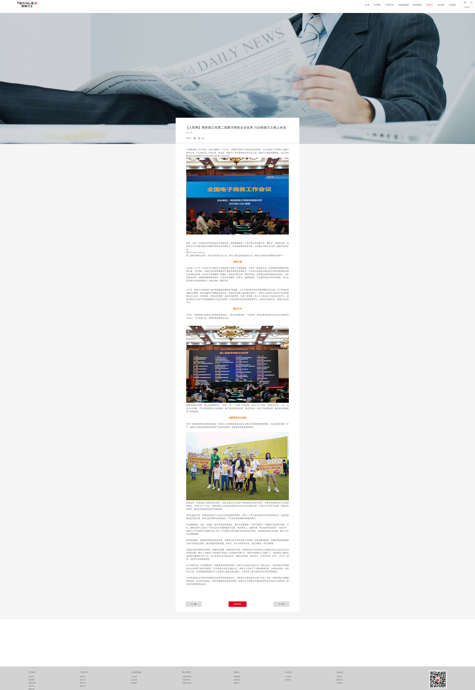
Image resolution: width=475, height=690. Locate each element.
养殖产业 (83, 686)
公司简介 (31, 677)
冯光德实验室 (403, 5)
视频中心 (237, 683)
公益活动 (339, 683)
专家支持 (134, 680)
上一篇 (193, 604)
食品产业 (83, 680)
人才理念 (288, 677)
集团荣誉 (31, 680)
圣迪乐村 (83, 677)
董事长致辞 (32, 683)
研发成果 (134, 683)
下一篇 (281, 604)
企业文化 (31, 686)
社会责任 (452, 5)
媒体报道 (237, 680)
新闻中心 (429, 5)
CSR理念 (339, 677)
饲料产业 (83, 683)
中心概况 (134, 677)
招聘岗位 (288, 680)
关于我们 (377, 5)
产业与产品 (389, 5)
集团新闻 (237, 677)
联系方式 (31, 689)
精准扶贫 (339, 680)
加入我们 (441, 5)
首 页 (367, 5)
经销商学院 (186, 680)
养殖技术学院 (186, 683)
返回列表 (237, 604)
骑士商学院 (417, 5)
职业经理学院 (186, 677)
